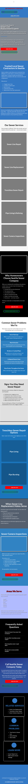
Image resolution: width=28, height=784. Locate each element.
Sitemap (16, 779)
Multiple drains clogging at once (11, 394)
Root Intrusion (14, 342)
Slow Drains (13, 737)
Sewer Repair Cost (13, 754)
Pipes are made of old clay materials (11, 513)
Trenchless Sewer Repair (15, 711)
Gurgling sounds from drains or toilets (12, 397)
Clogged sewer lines (8, 84)
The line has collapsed (8, 514)
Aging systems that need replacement (12, 90)
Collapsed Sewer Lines (14, 359)
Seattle (4, 598)
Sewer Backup (13, 736)
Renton (4, 603)
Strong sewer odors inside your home (12, 395)
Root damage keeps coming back (10, 516)
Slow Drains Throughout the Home (14, 368)
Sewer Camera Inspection (15, 713)
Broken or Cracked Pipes (14, 351)
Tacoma (4, 606)
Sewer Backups (14, 334)
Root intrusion (7, 87)
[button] (14, 5)
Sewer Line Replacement (15, 709)
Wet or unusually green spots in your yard (13, 399)
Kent (4, 601)
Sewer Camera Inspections (14, 534)
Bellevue (5, 600)
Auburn (4, 604)
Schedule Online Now (9, 11)
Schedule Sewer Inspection (9, 52)
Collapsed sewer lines (8, 88)
